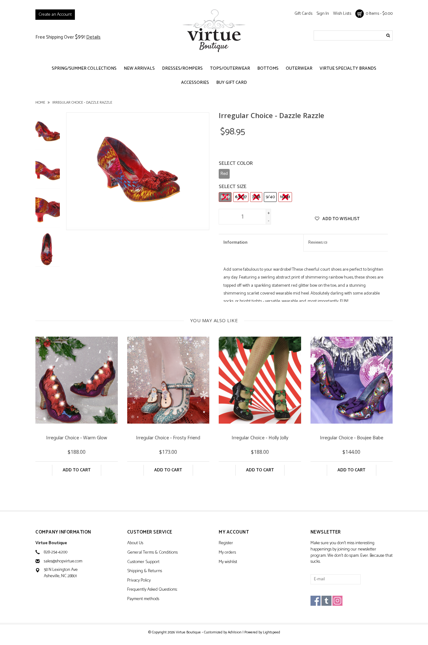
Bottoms (268, 68)
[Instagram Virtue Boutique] (337, 601)
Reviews (317, 242)
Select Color (236, 163)
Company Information (63, 532)
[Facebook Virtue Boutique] (316, 601)
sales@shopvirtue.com (63, 561)
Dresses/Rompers (182, 68)
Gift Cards (303, 13)
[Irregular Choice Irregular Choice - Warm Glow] (76, 380)
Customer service (149, 532)
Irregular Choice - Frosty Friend (168, 438)
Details (93, 37)
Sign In (322, 13)
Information (235, 242)
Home (40, 103)
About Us (135, 543)
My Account (234, 532)
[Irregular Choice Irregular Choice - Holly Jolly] (260, 380)
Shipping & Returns (144, 571)
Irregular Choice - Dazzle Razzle (82, 103)
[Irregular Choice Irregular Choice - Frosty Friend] (168, 380)
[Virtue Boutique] (214, 30)
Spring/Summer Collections (84, 68)
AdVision (235, 632)
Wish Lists (342, 13)
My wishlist (228, 562)
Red (224, 173)
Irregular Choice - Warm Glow (76, 438)
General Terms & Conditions (152, 553)
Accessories (195, 82)
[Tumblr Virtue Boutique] (326, 601)
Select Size (233, 186)
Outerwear (299, 68)
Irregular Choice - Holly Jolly (260, 438)
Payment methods (143, 599)
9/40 (270, 197)
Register (226, 543)
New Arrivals (139, 68)
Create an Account (55, 14)
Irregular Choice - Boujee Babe (351, 438)
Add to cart (77, 470)
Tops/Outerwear (230, 68)
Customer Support (143, 562)
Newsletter (326, 532)
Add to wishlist (340, 219)
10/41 (285, 197)
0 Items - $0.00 (378, 13)
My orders (227, 553)
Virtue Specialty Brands (348, 68)
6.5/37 (241, 197)
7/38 (256, 197)
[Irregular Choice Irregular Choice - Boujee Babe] (352, 380)
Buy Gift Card (231, 82)
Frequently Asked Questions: (152, 590)
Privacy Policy (139, 580)
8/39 (225, 197)
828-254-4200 (55, 552)
